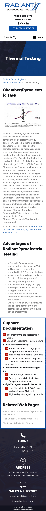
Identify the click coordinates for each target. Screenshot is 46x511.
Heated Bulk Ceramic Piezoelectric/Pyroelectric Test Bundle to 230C (23, 229)
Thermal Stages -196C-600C (23, 374)
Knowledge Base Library (23, 501)
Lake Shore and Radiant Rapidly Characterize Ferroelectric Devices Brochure (24, 361)
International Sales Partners (23, 496)
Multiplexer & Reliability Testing (18, 423)
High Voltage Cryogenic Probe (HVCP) (21, 418)
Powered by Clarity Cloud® (23, 509)
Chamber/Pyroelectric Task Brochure (25, 341)
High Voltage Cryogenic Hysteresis (26, 354)
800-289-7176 (23, 446)
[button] (18, 23)
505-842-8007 (23, 451)
